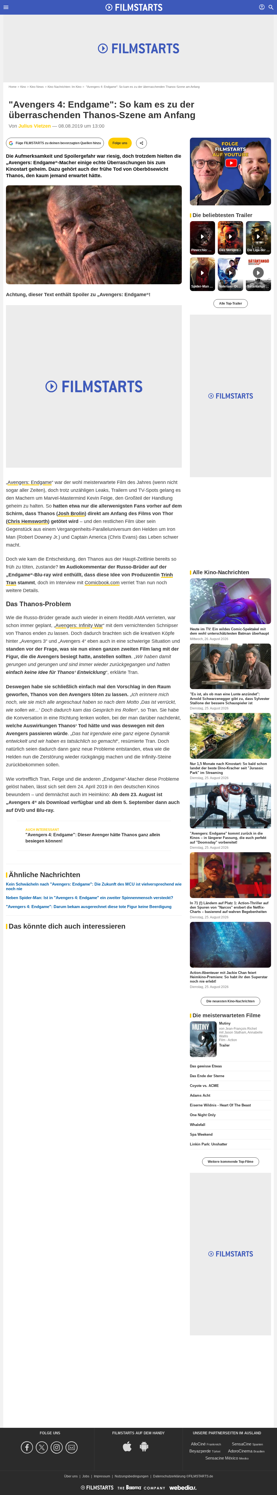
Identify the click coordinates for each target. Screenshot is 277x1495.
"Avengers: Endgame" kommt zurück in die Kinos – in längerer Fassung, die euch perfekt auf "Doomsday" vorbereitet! (228, 837)
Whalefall (197, 1125)
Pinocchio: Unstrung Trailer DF (203, 250)
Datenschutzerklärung (169, 1476)
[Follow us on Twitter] (43, 1447)
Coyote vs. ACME (204, 1086)
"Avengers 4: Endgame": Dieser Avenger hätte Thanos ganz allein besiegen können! (92, 837)
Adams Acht (200, 1095)
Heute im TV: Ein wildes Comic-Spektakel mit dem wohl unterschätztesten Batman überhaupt (229, 631)
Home (13, 86)
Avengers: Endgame (30, 482)
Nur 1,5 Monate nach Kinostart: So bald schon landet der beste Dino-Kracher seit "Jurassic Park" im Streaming (228, 768)
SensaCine (241, 1444)
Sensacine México (221, 1458)
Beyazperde (200, 1451)
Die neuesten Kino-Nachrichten (230, 1001)
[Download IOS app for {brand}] (130, 1446)
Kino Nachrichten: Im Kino (64, 86)
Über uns (71, 1476)
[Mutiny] (203, 1039)
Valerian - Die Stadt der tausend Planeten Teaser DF (231, 286)
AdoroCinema (240, 1451)
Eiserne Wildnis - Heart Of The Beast (220, 1105)
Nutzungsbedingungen (132, 1476)
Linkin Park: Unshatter (208, 1144)
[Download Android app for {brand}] (147, 1446)
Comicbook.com (102, 582)
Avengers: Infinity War (79, 625)
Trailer (224, 1045)
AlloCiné (198, 1444)
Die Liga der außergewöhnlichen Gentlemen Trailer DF (259, 250)
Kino (23, 86)
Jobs (85, 1476)
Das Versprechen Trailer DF (231, 250)
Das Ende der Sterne (207, 1076)
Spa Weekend (201, 1134)
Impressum (102, 1476)
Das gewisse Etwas (206, 1066)
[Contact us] (72, 1447)
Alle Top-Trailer (230, 303)
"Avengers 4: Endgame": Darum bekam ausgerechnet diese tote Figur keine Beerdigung (89, 906)
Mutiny (224, 1023)
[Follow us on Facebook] (28, 1447)
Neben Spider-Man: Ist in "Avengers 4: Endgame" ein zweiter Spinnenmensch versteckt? (89, 897)
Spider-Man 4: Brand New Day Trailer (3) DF (203, 286)
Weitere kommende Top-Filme (230, 1162)
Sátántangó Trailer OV (259, 286)
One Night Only (203, 1115)
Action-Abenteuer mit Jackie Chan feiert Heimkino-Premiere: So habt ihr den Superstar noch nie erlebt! (229, 976)
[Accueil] (133, 7)
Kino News (37, 86)
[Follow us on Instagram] (57, 1447)
